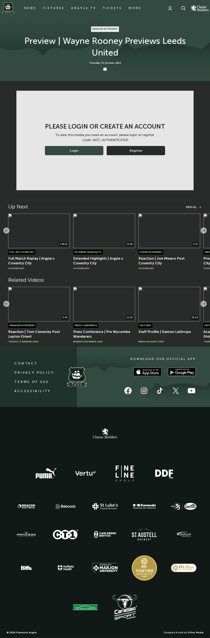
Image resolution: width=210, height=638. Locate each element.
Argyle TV (83, 8)
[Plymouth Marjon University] (105, 568)
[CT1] (65, 534)
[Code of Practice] (144, 568)
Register (135, 151)
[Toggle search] (183, 8)
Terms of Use (31, 382)
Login (74, 151)
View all (191, 207)
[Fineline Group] (124, 473)
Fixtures (54, 8)
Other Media (195, 632)
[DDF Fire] (164, 473)
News (30, 8)
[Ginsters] (183, 506)
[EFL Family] (183, 568)
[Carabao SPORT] (124, 607)
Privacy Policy (34, 372)
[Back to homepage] (8, 8)
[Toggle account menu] (170, 8)
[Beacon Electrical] (26, 506)
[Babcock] (65, 506)
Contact (26, 363)
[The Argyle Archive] (85, 607)
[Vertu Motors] (85, 473)
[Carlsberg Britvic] (105, 534)
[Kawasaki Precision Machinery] (144, 506)
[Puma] (46, 473)
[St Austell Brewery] (144, 534)
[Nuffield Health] (65, 568)
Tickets (112, 8)
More (135, 8)
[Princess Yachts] (26, 534)
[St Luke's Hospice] (105, 506)
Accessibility (32, 391)
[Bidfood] (183, 534)
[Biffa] (26, 568)
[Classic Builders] (105, 434)
